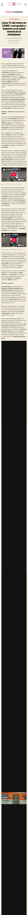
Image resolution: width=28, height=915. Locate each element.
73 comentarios (15, 42)
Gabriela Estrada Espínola (15, 38)
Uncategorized (14, 19)
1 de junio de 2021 (14, 40)
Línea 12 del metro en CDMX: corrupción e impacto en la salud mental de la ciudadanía (14, 28)
